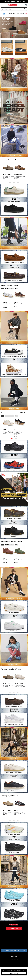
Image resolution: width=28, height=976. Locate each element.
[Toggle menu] (2, 5)
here (24, 970)
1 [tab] (12, 35)
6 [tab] (14, 182)
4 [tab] (15, 438)
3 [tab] (15, 35)
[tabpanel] (14, 27)
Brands (22, 13)
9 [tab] (18, 182)
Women (10, 13)
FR (23, 4)
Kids (18, 13)
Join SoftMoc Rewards (14, 928)
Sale (26, 13)
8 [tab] (17, 182)
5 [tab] (13, 182)
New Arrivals (3, 14)
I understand (14, 973)
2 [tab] (9, 182)
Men (14, 13)
